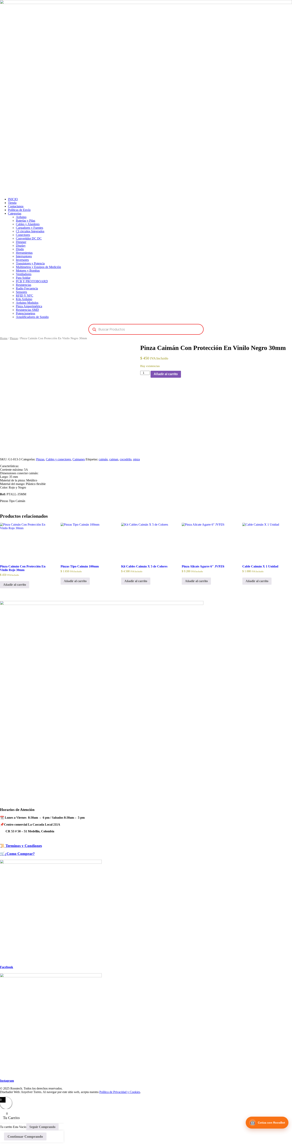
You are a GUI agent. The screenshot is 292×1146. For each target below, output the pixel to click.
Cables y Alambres (28, 224)
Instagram (7, 1080)
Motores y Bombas (28, 270)
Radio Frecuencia (27, 288)
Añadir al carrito (166, 374)
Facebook (6, 967)
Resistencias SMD (27, 309)
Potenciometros (25, 313)
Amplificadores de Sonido (32, 317)
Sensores (21, 292)
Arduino (21, 217)
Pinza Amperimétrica (29, 306)
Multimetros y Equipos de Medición (38, 267)
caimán (103, 459)
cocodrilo (125, 459)
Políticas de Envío (19, 210)
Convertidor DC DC (29, 238)
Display (21, 245)
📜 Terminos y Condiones (21, 846)
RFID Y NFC (24, 295)
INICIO (13, 199)
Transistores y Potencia (30, 263)
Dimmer (21, 242)
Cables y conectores (58, 459)
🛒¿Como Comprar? (17, 854)
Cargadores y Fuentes (29, 227)
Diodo (20, 249)
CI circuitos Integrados (30, 231)
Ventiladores (23, 274)
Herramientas (24, 252)
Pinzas (14, 338)
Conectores (23, 235)
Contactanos (15, 206)
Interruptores (24, 256)
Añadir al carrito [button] (14, 584)
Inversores (22, 260)
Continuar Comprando (25, 1136)
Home (4, 338)
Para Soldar (23, 277)
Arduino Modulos (27, 302)
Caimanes (79, 459)
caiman (113, 459)
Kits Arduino (24, 299)
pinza (136, 459)
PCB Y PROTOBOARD (32, 281)
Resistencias (23, 284)
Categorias (14, 213)
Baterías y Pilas (25, 220)
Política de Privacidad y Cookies (119, 1092)
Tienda (12, 202)
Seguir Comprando (42, 1127)
